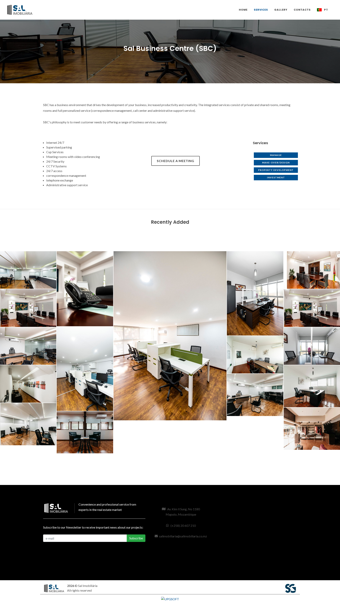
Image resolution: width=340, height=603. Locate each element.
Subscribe (136, 538)
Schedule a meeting (175, 161)
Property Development (276, 170)
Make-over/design (276, 162)
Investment (276, 177)
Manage (276, 155)
